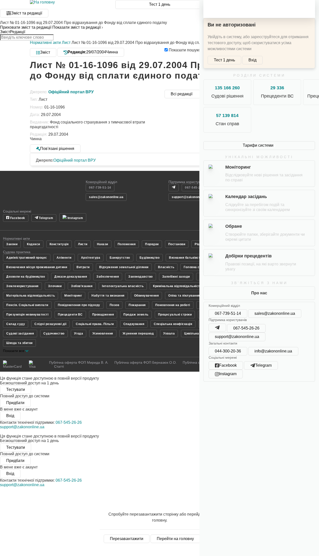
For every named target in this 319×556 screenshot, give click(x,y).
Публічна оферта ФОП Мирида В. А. (78, 362)
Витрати (83, 267)
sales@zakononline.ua (274, 313)
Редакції (17, 32)
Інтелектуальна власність (123, 286)
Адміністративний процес (26, 257)
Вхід (252, 60)
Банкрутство (120, 257)
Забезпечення (107, 276)
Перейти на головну (175, 539)
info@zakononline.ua (273, 351)
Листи (82, 244)
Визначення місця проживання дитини (36, 267)
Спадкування (134, 324)
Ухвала (169, 333)
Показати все (14, 351)
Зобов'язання (81, 286)
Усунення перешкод (138, 333)
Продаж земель (136, 314)
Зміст (5, 32)
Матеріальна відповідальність (30, 295)
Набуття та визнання (108, 295)
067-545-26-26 (246, 328)
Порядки (152, 244)
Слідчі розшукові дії (50, 324)
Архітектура (90, 257)
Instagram (75, 218)
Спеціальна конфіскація (173, 324)
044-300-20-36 (228, 351)
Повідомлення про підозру (79, 305)
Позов (114, 305)
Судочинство (54, 333)
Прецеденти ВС (70, 314)
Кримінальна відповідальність (177, 286)
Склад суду (15, 324)
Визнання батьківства (186, 257)
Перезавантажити (126, 539)
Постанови (176, 244)
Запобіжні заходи (176, 276)
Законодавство (140, 276)
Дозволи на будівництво (25, 276)
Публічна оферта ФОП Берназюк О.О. (145, 362)
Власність (166, 267)
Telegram (45, 218)
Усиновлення (102, 333)
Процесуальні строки (175, 314)
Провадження (103, 314)
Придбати (15, 403)
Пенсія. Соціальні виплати (27, 305)
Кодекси (33, 244)
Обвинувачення (146, 295)
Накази (102, 244)
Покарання (137, 305)
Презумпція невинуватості (27, 314)
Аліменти (64, 257)
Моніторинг (73, 295)
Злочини (55, 286)
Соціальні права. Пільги (95, 324)
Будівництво (150, 257)
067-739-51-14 (228, 313)
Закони (11, 244)
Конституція (59, 244)
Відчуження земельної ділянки (124, 267)
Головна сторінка (197, 267)
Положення (127, 244)
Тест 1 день (159, 4)
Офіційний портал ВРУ (74, 160)
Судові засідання (20, 333)
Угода (78, 333)
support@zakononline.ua (237, 336)
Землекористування (22, 286)
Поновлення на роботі (172, 305)
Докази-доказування (70, 276)
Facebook (17, 218)
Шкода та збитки (19, 343)
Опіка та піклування (184, 295)
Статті (59, 366)
